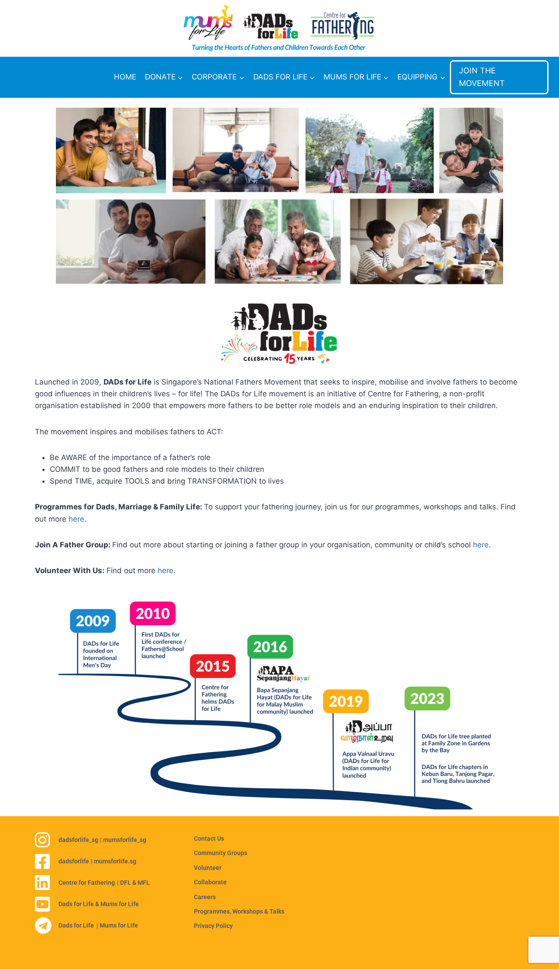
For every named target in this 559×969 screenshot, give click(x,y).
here (76, 519)
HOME (125, 76)
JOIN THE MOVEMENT (482, 77)
